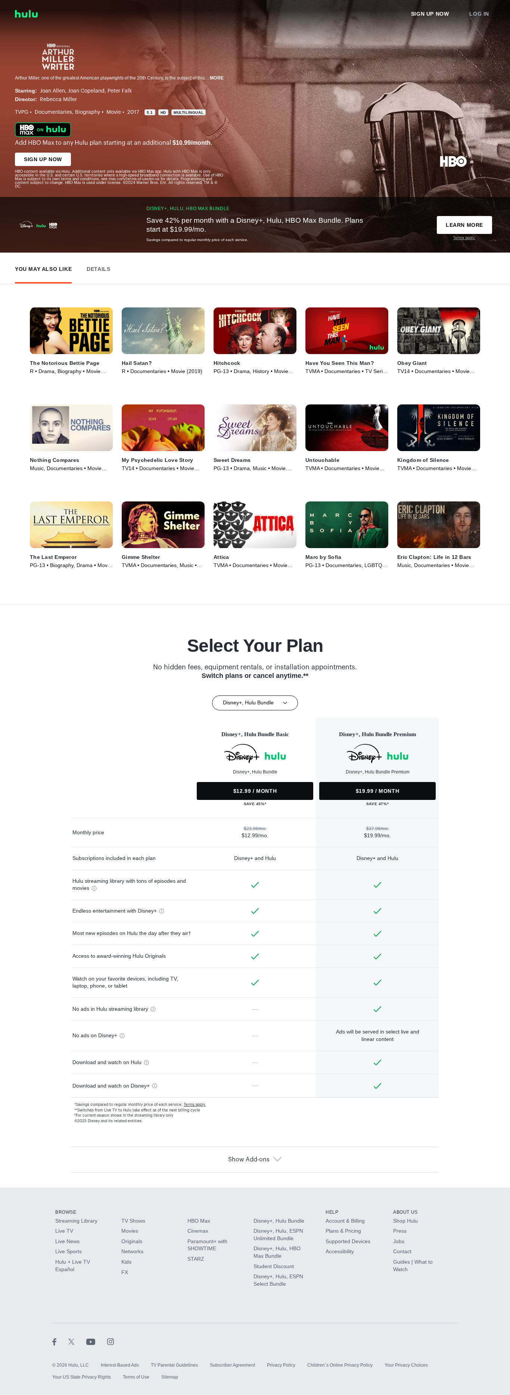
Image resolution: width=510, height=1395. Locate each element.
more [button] (217, 78)
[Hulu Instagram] (110, 1341)
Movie (113, 112)
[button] (43, 267)
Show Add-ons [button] (249, 1160)
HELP (332, 1212)
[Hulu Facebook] (60, 1341)
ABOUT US (405, 1212)
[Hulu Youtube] (96, 1341)
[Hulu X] (77, 1341)
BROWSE (66, 1212)
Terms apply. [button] (195, 1105)
